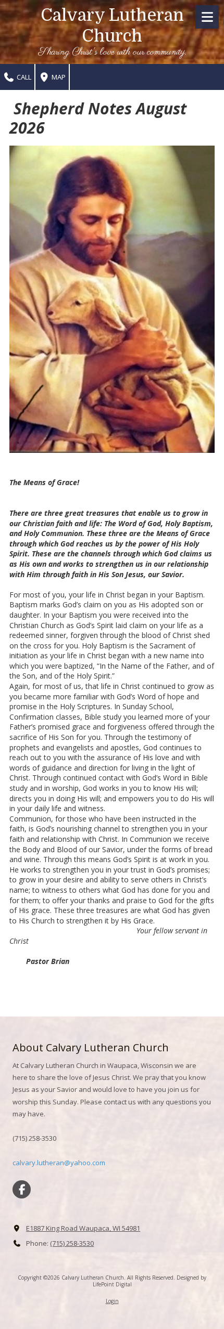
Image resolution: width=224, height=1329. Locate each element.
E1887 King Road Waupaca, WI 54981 (83, 1228)
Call (23, 77)
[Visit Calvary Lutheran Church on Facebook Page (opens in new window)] (22, 1189)
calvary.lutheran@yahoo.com (59, 1162)
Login (112, 1301)
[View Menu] (207, 17)
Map (58, 77)
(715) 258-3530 (72, 1243)
